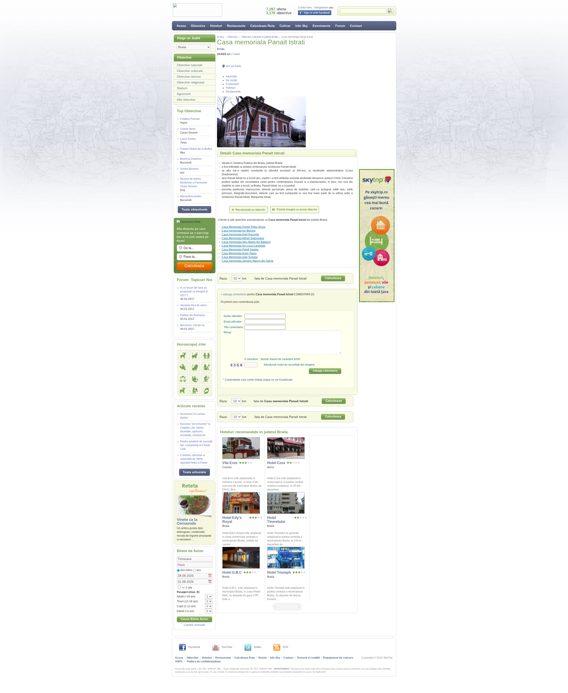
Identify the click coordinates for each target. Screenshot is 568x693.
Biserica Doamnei (191, 160)
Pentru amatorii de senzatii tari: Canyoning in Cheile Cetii (196, 445)
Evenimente (321, 26)
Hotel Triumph (279, 572)
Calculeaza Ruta (262, 26)
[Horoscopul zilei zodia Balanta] (183, 378)
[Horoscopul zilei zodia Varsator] (194, 390)
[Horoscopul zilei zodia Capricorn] (183, 390)
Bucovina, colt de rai (192, 325)
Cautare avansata (194, 624)
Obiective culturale (190, 71)
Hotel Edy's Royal (232, 520)
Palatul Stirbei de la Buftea (196, 150)
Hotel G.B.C (232, 572)
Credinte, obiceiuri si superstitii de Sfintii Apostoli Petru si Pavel (193, 459)
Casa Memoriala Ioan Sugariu (240, 257)
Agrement (184, 94)
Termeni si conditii (308, 657)
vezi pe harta (233, 66)
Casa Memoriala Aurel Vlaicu (239, 253)
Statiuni (182, 88)
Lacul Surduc (188, 140)
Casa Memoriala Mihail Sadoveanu (243, 238)
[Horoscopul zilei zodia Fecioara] (206, 367)
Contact (356, 26)
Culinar (285, 26)
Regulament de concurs (338, 657)
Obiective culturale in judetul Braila (259, 36)
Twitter (257, 647)
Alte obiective (186, 99)
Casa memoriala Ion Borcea (238, 230)
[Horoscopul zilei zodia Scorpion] (194, 378)
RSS (285, 647)
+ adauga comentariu (234, 294)
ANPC (179, 661)
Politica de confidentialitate (204, 661)
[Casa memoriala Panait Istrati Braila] (287, 121)
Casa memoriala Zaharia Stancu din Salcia (247, 260)
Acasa (181, 26)
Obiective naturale (189, 65)
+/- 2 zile (186, 587)
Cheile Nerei (189, 130)
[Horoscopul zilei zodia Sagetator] (206, 378)
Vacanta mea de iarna (193, 305)
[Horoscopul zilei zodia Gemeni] (206, 355)
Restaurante (236, 26)
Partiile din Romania (192, 315)
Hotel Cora (276, 463)
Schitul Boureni (189, 170)
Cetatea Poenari (190, 120)
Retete (262, 657)
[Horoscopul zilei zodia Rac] (183, 367)
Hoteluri (216, 26)
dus (199, 570)
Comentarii (232, 84)
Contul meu (305, 7)
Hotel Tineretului (276, 520)
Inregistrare (321, 7)
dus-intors (186, 570)
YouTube (226, 647)
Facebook (194, 647)
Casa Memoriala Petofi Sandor (240, 249)
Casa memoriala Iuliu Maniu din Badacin (246, 242)
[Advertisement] (376, 100)
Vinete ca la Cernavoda (187, 522)
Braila (221, 49)
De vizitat (231, 80)
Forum (340, 26)
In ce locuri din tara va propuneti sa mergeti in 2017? (194, 291)
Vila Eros (229, 463)
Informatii (231, 76)
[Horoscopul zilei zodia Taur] (194, 355)
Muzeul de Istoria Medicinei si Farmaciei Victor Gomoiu (193, 184)
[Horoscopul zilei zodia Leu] (194, 367)
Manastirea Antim (190, 198)
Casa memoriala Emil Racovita (240, 234)
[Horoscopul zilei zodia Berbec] (183, 355)
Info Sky (301, 26)
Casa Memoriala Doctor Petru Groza (243, 226)
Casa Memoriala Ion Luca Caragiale (243, 245)
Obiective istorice (189, 76)
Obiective (198, 26)
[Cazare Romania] (376, 235)
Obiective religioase (190, 82)
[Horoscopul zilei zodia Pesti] (206, 390)
